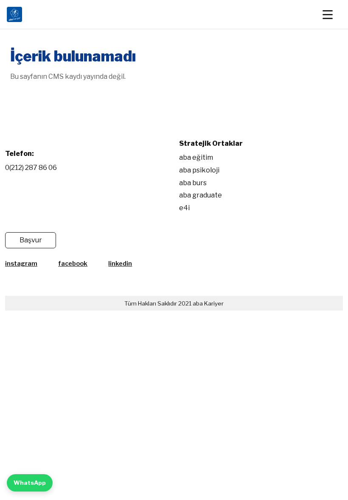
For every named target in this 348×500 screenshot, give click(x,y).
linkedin (120, 263)
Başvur (31, 240)
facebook (72, 263)
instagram (21, 263)
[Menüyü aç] (332, 14)
